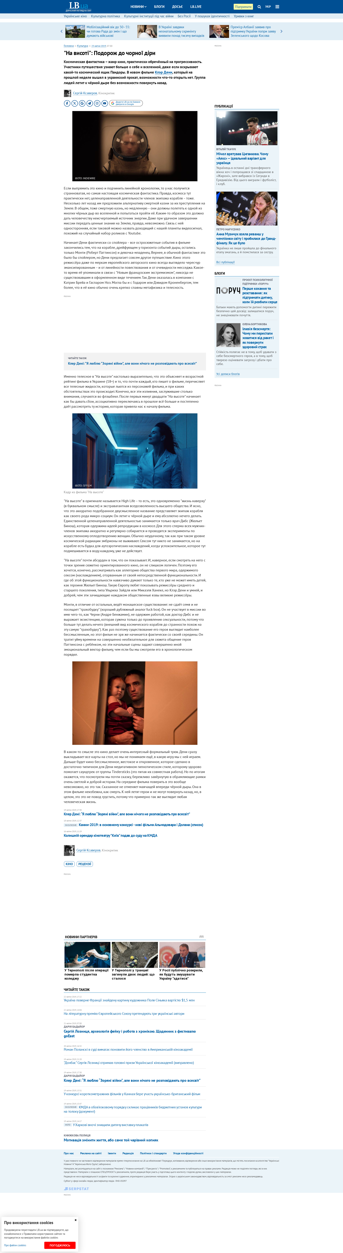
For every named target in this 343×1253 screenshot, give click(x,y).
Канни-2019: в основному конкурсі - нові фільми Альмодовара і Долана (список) (134, 824)
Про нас (69, 1153)
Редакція (128, 1153)
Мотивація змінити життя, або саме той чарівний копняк (111, 1139)
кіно (69, 864)
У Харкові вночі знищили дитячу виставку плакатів (106, 1124)
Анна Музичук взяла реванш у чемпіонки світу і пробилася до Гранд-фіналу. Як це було (246, 238)
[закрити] (75, 1220)
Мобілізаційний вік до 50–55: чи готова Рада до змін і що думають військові (108, 31)
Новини (137, 6)
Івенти (112, 1153)
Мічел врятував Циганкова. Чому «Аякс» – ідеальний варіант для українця (242, 158)
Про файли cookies (15, 1245)
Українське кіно (75, 16)
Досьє (177, 6)
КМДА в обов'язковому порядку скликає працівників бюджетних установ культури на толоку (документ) (133, 1109)
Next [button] (281, 31)
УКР (268, 7)
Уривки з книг (244, 16)
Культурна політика (105, 16)
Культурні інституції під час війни (148, 16)
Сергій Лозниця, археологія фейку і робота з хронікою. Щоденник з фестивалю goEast (130, 1033)
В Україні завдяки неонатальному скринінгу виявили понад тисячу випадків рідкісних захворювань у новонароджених (181, 35)
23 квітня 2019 (98, 45)
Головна (69, 45)
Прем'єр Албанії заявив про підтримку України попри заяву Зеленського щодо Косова (253, 31)
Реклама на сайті (90, 1153)
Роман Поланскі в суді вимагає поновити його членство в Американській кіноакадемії (128, 1049)
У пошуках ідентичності (212, 16)
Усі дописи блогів (228, 374)
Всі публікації (225, 262)
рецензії (84, 864)
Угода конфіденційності (188, 1153)
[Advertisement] (135, 323)
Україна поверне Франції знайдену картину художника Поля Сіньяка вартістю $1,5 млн (129, 1000)
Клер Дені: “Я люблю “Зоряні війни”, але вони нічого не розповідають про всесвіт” (132, 363)
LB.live (196, 6)
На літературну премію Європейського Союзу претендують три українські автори (124, 1013)
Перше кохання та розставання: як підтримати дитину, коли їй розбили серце (259, 295)
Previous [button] (61, 31)
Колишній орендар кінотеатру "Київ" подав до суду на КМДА (110, 835)
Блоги (159, 6)
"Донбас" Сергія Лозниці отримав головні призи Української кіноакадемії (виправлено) (129, 1062)
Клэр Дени (163, 72)
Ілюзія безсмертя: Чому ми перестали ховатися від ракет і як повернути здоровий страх (258, 337)
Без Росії (184, 16)
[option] (100, 31)
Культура (82, 45)
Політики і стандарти (153, 1153)
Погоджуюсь (60, 1245)
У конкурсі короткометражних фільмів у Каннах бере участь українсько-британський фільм (132, 1094)
